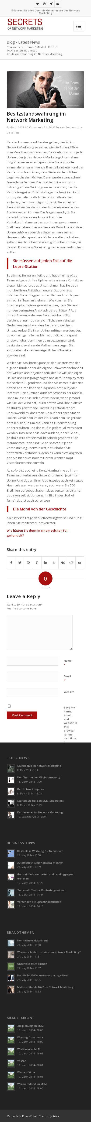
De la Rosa (13, 132)
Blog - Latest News (23, 42)
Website (69, 692)
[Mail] (58, 3)
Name (68, 663)
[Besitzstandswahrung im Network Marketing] (45, 89)
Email (67, 678)
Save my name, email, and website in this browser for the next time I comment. (70, 727)
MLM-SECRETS (45, 47)
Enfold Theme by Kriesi (45, 1116)
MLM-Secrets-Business (21, 50)
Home (29, 47)
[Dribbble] (44, 3)
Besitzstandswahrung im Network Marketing (36, 116)
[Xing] (51, 3)
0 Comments (35, 127)
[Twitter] (37, 3)
